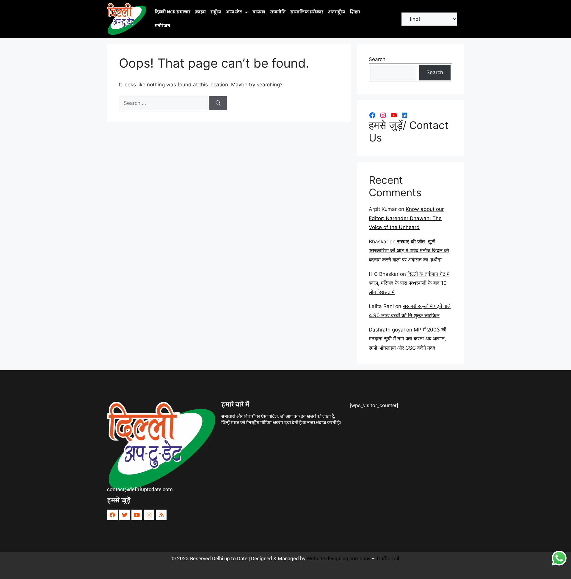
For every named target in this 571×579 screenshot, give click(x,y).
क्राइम (200, 12)
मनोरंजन (162, 26)
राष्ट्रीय (216, 12)
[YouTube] (393, 115)
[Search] (218, 103)
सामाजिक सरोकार (306, 12)
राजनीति (278, 12)
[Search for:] (164, 103)
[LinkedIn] (404, 115)
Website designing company (338, 558)
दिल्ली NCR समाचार (172, 12)
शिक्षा (355, 12)
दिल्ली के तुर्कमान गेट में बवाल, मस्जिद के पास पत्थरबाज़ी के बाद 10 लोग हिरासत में (409, 283)
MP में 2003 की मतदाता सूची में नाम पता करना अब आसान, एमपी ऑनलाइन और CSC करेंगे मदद (407, 339)
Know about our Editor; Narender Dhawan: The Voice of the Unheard (406, 218)
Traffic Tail (387, 558)
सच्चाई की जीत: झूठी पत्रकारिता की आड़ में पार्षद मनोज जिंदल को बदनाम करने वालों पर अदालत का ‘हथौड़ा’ (409, 251)
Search (377, 59)
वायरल (258, 12)
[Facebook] (372, 115)
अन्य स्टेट (234, 12)
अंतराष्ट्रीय (336, 12)
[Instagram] (383, 115)
